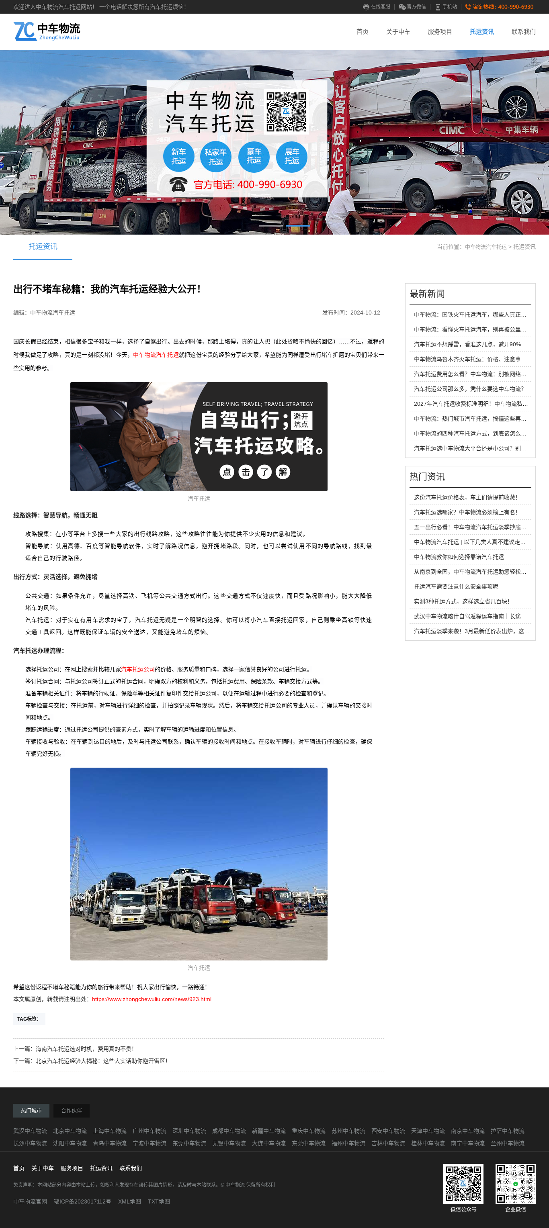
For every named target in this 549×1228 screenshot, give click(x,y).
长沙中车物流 (30, 1143)
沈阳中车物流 (70, 1143)
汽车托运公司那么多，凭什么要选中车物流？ (470, 389)
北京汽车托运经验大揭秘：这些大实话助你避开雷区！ (103, 1061)
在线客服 (380, 7)
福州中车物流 (348, 1143)
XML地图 (129, 1201)
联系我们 (524, 31)
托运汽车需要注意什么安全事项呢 (456, 586)
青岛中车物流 (110, 1143)
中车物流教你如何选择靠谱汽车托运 (459, 557)
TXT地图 (159, 1201)
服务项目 (440, 31)
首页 (362, 31)
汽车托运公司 (138, 669)
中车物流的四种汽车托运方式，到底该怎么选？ (473, 433)
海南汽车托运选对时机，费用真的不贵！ (86, 1049)
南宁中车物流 (468, 1143)
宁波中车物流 (149, 1143)
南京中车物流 (468, 1131)
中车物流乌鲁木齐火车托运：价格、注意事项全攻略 (478, 359)
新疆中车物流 (269, 1131)
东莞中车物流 (189, 1143)
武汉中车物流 (30, 1131)
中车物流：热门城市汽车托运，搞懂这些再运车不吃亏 (481, 418)
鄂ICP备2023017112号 (82, 1201)
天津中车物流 (428, 1131)
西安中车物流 (388, 1131)
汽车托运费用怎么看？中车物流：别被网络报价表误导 (481, 374)
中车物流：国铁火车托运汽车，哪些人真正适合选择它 (481, 314)
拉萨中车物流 (507, 1131)
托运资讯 (482, 31)
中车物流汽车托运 (486, 247)
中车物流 (144, 354)
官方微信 (416, 7)
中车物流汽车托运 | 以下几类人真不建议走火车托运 (478, 542)
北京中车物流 (70, 1131)
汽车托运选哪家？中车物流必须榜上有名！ (467, 512)
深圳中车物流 (189, 1131)
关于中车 (398, 31)
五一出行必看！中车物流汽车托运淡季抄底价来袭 (476, 527)
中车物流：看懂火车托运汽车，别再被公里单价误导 (478, 329)
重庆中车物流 (309, 1131)
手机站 (449, 7)
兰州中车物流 (507, 1143)
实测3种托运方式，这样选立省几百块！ (463, 601)
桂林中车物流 (428, 1143)
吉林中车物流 (388, 1143)
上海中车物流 (110, 1131)
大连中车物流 (269, 1143)
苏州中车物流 (348, 1131)
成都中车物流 (229, 1131)
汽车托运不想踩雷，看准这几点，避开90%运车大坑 (478, 344)
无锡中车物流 (229, 1143)
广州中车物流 (149, 1131)
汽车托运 (167, 354)
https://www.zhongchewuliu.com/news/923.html (151, 999)
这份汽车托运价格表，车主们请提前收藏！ (467, 497)
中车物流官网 (30, 1201)
